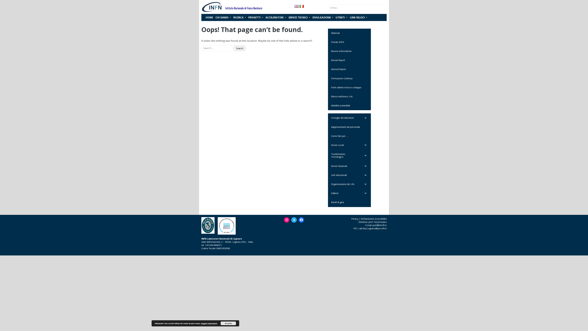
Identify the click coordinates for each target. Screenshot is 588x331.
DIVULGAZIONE (322, 17)
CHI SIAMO (222, 17)
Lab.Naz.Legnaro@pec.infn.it (372, 228)
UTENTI (340, 17)
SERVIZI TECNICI (298, 17)
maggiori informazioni (209, 323)
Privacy (354, 218)
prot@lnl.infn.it (380, 225)
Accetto (228, 323)
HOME (209, 17)
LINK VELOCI (357, 17)
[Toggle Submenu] (365, 117)
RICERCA (238, 17)
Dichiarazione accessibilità (374, 218)
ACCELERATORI (275, 17)
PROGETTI (254, 17)
